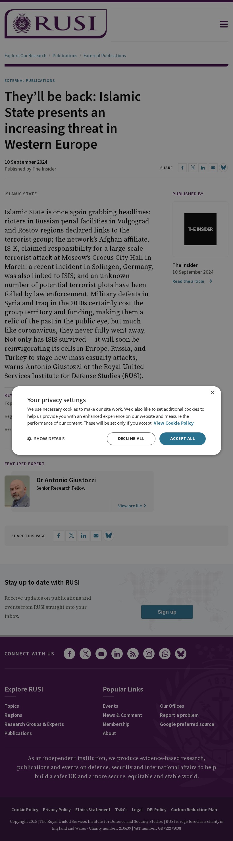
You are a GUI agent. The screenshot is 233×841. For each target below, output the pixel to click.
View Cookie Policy (174, 423)
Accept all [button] (182, 438)
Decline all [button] (131, 438)
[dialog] (116, 420)
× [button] (212, 393)
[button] (46, 439)
